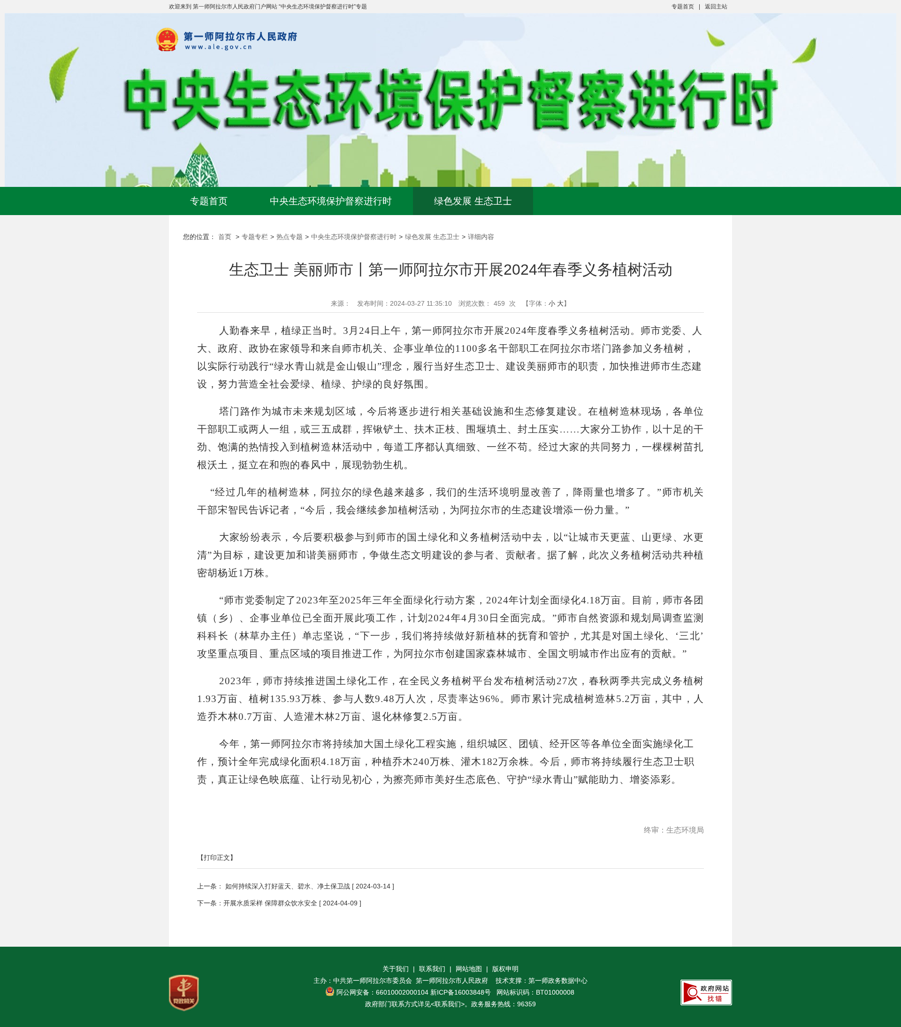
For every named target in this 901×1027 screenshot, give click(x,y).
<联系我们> (448, 1004)
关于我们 (395, 969)
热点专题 (289, 236)
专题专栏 (255, 236)
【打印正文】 (217, 857)
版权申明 (505, 969)
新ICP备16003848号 (460, 992)
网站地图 (469, 969)
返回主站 (716, 6)
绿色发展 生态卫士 (473, 201)
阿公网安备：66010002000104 (382, 992)
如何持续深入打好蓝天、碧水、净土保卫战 (286, 886)
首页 (224, 236)
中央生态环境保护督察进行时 (331, 201)
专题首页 (683, 6)
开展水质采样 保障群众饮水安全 (270, 903)
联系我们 (432, 969)
